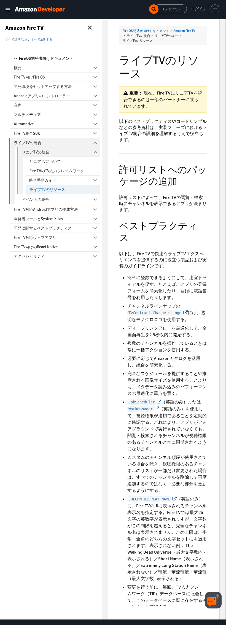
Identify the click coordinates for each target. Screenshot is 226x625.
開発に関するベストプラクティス (43, 228)
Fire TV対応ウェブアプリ (35, 237)
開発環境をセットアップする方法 (43, 86)
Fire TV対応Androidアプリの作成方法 (46, 209)
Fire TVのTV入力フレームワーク (56, 170)
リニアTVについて (45, 161)
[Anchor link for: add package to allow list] (182, 180)
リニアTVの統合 (35, 152)
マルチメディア (27, 114)
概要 (17, 67)
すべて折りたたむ (17, 39)
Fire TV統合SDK (27, 133)
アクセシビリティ (29, 256)
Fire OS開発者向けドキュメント (146, 31)
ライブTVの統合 (27, 142)
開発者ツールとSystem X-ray (38, 218)
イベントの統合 (35, 199)
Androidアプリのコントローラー (42, 95)
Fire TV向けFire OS (29, 77)
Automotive (24, 124)
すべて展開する (41, 39)
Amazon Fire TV (184, 31)
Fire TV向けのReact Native (36, 246)
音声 (17, 105)
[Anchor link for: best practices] (134, 236)
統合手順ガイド (42, 180)
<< (43, 58)
